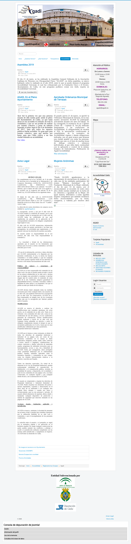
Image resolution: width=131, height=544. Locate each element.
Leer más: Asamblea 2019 (28, 92)
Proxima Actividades (25, 458)
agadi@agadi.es (30, 209)
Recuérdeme (98, 291)
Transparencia (54, 59)
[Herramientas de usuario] (86, 70)
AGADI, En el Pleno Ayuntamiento (27, 98)
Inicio (20, 59)
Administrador (97, 228)
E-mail (95, 229)
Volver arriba (110, 519)
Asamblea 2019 (25, 64)
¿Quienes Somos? (29, 59)
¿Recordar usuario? (99, 297)
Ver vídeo (21, 140)
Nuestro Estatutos (98, 226)
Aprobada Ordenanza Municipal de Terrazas (71, 98)
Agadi (26, 72)
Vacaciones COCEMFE (26, 451)
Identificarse (98, 294)
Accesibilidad (65, 59)
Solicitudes (75, 59)
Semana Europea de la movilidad (28, 454)
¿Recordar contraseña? (100, 299)
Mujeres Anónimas (64, 160)
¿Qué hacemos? (43, 59)
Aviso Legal (23, 160)
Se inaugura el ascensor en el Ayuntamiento (32, 447)
